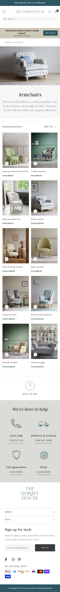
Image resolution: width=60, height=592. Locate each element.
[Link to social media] (6, 559)
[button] (7, 163)
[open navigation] (4, 12)
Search (11, 19)
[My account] (49, 11)
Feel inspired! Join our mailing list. (30, 2)
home (8, 42)
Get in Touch (50, 33)
